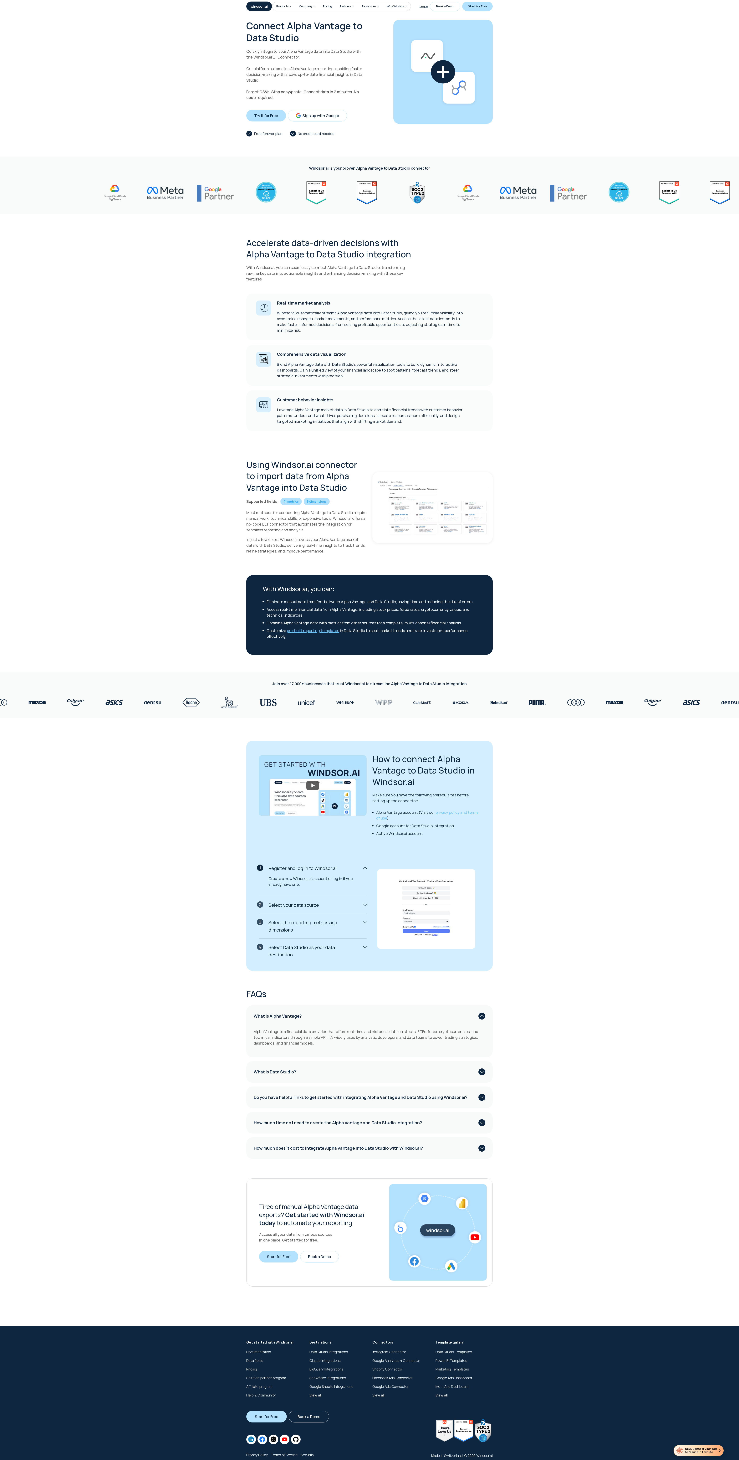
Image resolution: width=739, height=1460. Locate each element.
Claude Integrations (325, 1360)
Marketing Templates (452, 1369)
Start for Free (477, 6)
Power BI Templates (451, 1360)
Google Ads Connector (390, 1386)
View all (315, 1395)
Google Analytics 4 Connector (396, 1360)
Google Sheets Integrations (331, 1386)
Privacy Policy (257, 1454)
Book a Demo (445, 6)
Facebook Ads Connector (392, 1377)
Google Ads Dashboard (454, 1377)
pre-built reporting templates (313, 630)
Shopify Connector (387, 1369)
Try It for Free (266, 115)
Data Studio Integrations (328, 1351)
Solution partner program (266, 1377)
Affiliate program (259, 1386)
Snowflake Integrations (327, 1377)
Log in (424, 6)
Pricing (327, 6)
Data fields (254, 1360)
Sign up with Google (321, 115)
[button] (290, 6)
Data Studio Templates (454, 1351)
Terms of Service (284, 1454)
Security (307, 1454)
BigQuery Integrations (326, 1369)
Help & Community (261, 1395)
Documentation (258, 1351)
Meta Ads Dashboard (452, 1386)
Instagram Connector (389, 1351)
